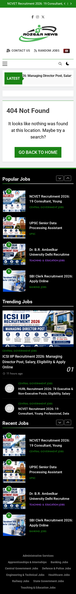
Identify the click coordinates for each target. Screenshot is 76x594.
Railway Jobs (20, 581)
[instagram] (37, 17)
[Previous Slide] (64, 3)
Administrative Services (38, 556)
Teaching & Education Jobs (47, 260)
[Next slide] (71, 3)
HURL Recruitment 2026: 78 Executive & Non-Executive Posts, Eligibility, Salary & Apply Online (45, 393)
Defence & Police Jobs (56, 568)
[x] (43, 17)
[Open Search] (60, 63)
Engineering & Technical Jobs (25, 575)
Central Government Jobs (46, 207)
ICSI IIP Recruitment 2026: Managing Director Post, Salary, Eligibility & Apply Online (33, 361)
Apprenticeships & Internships (27, 562)
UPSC (32, 234)
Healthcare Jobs (59, 575)
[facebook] (32, 17)
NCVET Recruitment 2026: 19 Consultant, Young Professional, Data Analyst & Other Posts (35, 3)
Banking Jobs (37, 287)
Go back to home (38, 152)
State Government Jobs (48, 581)
